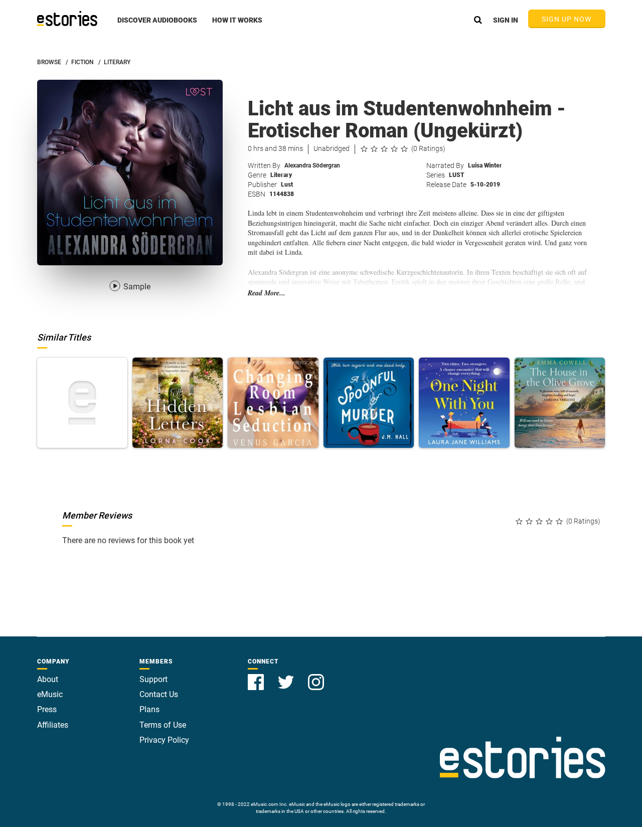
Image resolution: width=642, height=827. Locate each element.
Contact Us (158, 694)
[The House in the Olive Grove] (560, 403)
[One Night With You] (464, 403)
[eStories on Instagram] (316, 676)
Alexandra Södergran (312, 165)
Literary (281, 175)
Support (153, 679)
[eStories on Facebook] (257, 676)
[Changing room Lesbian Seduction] (273, 403)
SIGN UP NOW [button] (567, 19)
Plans (149, 709)
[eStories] (67, 18)
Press (47, 709)
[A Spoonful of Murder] (369, 403)
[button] (157, 25)
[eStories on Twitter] (287, 676)
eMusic (50, 694)
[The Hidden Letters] (177, 403)
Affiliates (52, 725)
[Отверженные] (82, 403)
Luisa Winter (485, 165)
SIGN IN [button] (505, 20)
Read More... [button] (266, 293)
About (47, 679)
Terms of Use (162, 725)
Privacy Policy (164, 740)
